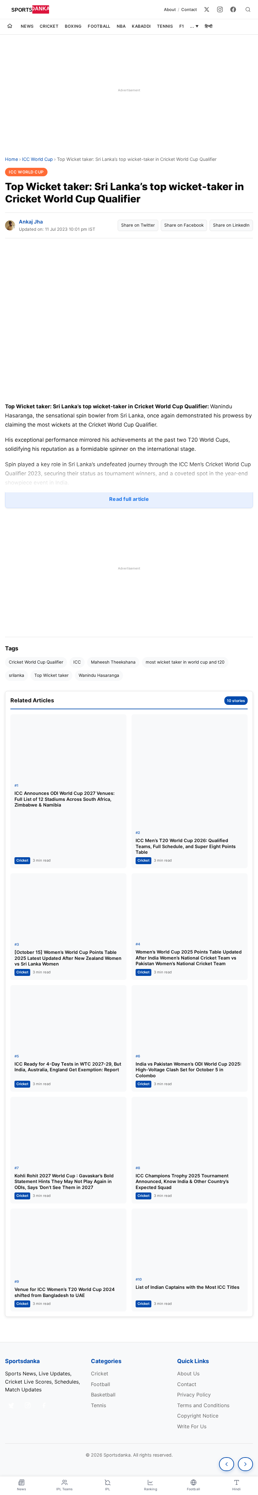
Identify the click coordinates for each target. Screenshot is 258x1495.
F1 (181, 26)
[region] (129, 90)
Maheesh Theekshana (113, 662)
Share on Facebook (184, 225)
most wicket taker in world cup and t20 (185, 662)
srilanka (16, 675)
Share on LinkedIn (231, 225)
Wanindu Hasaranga (99, 675)
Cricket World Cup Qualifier (36, 662)
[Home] (10, 26)
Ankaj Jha (31, 221)
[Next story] (245, 1464)
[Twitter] (206, 9)
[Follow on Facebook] (44, 1405)
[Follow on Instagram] (27, 1405)
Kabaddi (141, 26)
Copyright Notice (197, 1416)
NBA (121, 26)
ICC (77, 662)
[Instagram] (220, 9)
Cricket (49, 26)
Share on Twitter (138, 225)
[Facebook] (233, 9)
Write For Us (191, 1426)
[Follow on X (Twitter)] (11, 1405)
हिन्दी (208, 26)
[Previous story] (226, 1464)
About (170, 9)
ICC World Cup (37, 159)
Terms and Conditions (203, 1405)
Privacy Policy (194, 1394)
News (27, 26)
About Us (188, 1373)
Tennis (165, 26)
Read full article (129, 499)
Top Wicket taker (51, 675)
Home (11, 159)
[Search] (248, 9)
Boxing (73, 26)
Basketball (103, 1394)
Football (99, 26)
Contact (189, 9)
